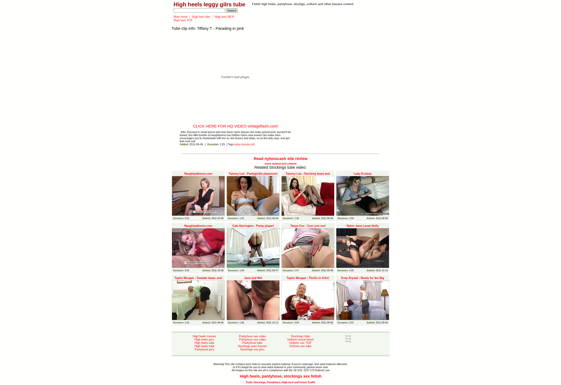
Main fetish (181, 16)
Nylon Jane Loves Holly (363, 225)
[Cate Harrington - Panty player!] (253, 248)
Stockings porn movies (252, 346)
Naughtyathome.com (198, 173)
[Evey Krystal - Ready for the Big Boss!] (362, 300)
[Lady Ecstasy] (362, 196)
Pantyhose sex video (252, 336)
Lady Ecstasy (363, 173)
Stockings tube (300, 336)
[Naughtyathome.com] (198, 196)
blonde (245, 144)
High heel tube (201, 16)
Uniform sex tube (300, 346)
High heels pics (204, 339)
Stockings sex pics (252, 349)
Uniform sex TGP (300, 342)
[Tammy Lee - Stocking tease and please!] (307, 196)
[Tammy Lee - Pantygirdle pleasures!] (253, 196)
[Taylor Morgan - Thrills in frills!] (307, 300)
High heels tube (204, 342)
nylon (237, 144)
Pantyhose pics (204, 349)
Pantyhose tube (252, 342)
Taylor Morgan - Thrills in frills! (308, 278)
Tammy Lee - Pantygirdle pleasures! (253, 173)
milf (252, 144)
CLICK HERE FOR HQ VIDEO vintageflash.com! (235, 126)
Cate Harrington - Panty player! (253, 225)
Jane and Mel (253, 278)
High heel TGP (183, 20)
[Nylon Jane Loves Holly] (362, 248)
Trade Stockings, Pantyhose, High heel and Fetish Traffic (281, 382)
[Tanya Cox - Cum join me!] (307, 248)
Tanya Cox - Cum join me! (307, 225)
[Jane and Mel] (253, 300)
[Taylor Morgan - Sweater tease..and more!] (198, 300)
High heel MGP (224, 16)
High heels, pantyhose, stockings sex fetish (280, 376)
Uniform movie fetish (300, 339)
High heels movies (204, 336)
